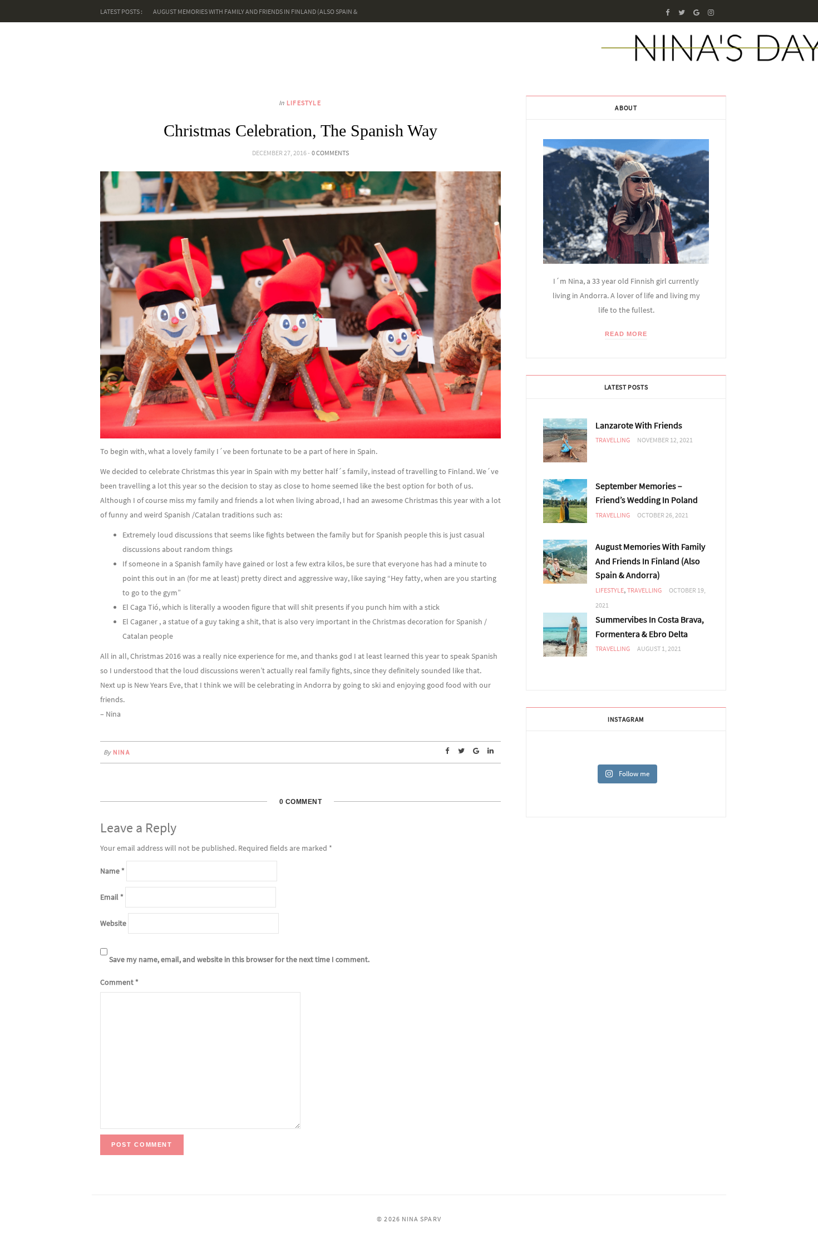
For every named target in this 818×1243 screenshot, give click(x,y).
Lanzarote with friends (638, 425)
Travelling (612, 440)
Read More (626, 334)
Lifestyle (304, 102)
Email (112, 897)
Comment (119, 982)
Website (113, 923)
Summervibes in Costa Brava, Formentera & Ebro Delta (649, 626)
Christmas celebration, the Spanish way (300, 130)
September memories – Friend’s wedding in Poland (646, 493)
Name (112, 871)
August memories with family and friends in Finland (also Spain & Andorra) (650, 560)
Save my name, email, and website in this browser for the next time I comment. (239, 959)
